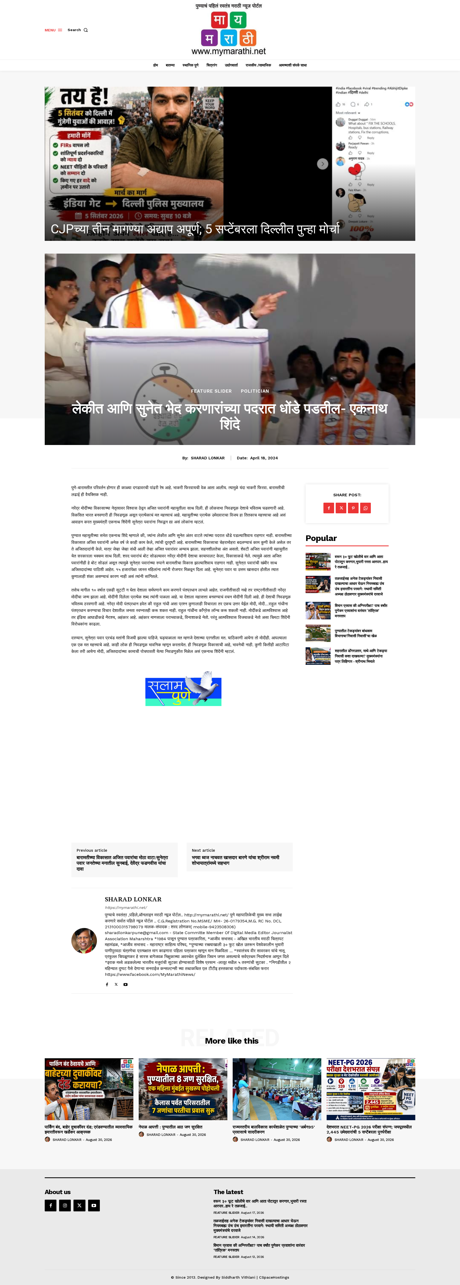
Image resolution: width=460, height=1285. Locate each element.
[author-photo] (48, 1140)
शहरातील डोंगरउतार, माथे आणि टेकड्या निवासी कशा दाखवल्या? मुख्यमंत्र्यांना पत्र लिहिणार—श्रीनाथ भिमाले (361, 656)
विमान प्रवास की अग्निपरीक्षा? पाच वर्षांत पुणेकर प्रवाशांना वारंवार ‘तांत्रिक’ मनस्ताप (361, 610)
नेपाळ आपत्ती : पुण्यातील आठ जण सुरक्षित (141, 229)
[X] (116, 983)
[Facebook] (107, 983)
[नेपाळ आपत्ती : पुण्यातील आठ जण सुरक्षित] (230, 164)
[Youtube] (126, 983)
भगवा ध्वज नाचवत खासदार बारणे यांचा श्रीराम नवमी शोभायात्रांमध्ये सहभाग (235, 860)
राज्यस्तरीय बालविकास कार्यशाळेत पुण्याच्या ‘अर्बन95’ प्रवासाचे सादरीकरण (274, 1129)
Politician (255, 391)
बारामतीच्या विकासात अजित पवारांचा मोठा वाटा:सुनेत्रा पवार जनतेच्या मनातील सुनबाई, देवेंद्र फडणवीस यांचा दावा (122, 863)
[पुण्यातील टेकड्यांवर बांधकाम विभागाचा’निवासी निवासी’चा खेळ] (318, 633)
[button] (79, 29)
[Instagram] (65, 1205)
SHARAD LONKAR (208, 458)
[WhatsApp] (365, 508)
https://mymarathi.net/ (126, 907)
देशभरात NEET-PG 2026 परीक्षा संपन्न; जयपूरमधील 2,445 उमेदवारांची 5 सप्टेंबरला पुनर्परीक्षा (369, 1129)
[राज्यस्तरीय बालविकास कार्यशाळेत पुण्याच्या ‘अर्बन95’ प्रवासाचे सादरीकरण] (277, 1089)
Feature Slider (211, 391)
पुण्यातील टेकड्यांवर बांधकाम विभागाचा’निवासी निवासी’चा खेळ (356, 633)
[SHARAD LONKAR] (84, 940)
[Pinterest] (353, 508)
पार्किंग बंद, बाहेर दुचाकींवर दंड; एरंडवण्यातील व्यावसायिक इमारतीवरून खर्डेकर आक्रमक (89, 1129)
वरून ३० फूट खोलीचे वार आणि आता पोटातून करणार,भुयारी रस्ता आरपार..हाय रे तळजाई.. (361, 561)
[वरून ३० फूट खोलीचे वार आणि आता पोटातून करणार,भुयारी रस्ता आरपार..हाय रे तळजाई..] (318, 561)
